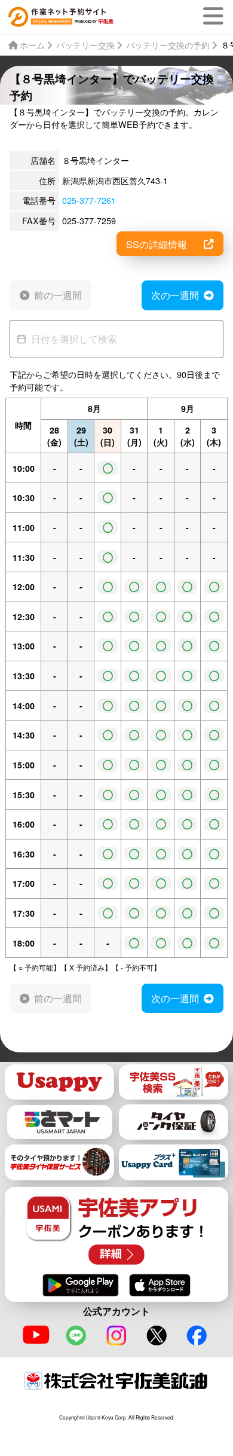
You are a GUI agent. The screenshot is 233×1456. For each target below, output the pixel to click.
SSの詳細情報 (156, 244)
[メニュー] (215, 16)
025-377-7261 (89, 200)
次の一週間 (175, 295)
